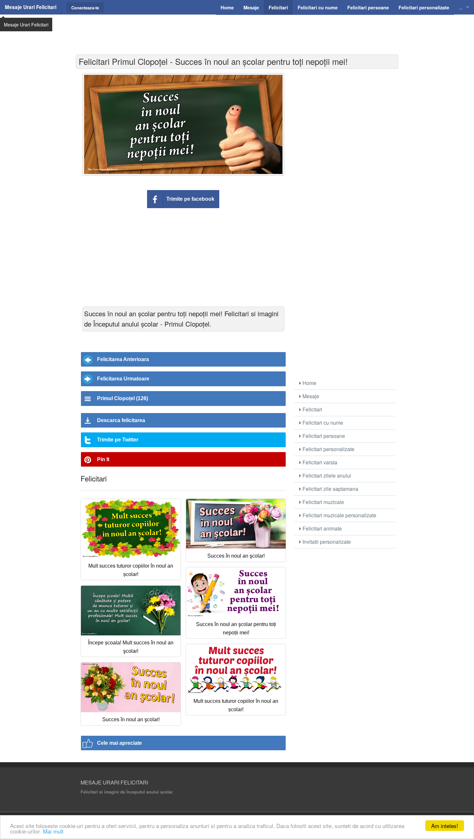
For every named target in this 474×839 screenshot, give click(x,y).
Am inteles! (444, 826)
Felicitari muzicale (322, 502)
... (461, 7)
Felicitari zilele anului (326, 475)
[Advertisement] (237, 30)
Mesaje (310, 396)
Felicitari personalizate (327, 449)
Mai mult (53, 831)
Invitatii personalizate (326, 541)
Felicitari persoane (323, 436)
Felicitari (311, 409)
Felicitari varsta (319, 462)
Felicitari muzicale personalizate (338, 515)
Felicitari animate (321, 528)
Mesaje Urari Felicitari (30, 7)
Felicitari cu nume (322, 422)
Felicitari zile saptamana (329, 488)
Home (308, 383)
